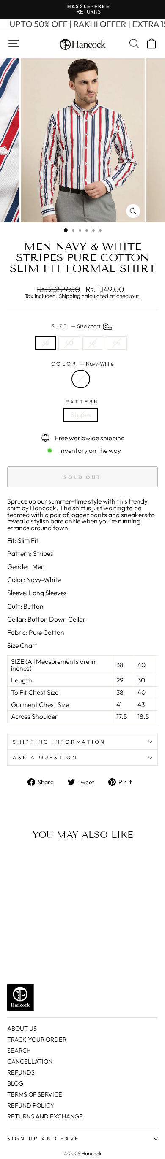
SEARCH (19, 1050)
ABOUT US (22, 1028)
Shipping (69, 296)
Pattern (82, 401)
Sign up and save (43, 1138)
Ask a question (45, 757)
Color (82, 363)
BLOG (15, 1083)
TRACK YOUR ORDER (36, 1039)
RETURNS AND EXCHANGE (45, 1116)
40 (69, 342)
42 (92, 342)
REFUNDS (21, 1072)
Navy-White (80, 379)
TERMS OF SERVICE (34, 1094)
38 (45, 342)
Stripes (81, 414)
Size (77, 325)
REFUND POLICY (31, 1105)
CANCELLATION (29, 1061)
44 (116, 342)
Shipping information (59, 741)
